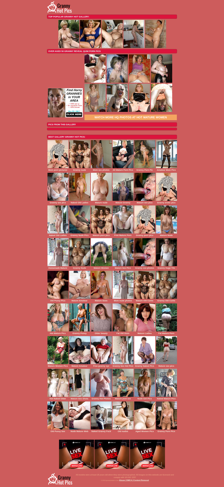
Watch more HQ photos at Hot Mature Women (130, 117)
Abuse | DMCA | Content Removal (134, 480)
